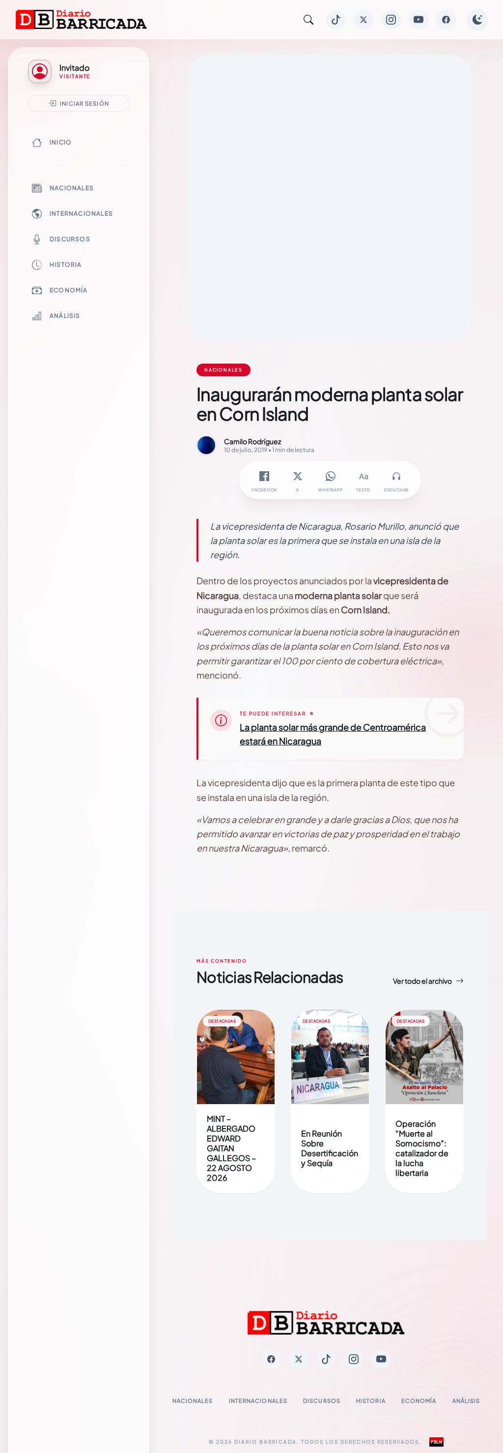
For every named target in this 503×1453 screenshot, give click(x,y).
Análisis (65, 315)
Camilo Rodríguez (252, 441)
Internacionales (81, 213)
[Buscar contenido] (308, 19)
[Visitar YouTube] (418, 19)
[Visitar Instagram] (391, 19)
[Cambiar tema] (477, 19)
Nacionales (72, 188)
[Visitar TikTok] (336, 19)
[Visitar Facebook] (446, 19)
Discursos (70, 239)
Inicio (61, 142)
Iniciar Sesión (84, 103)
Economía (69, 290)
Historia (66, 264)
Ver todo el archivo (422, 980)
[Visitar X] (363, 19)
